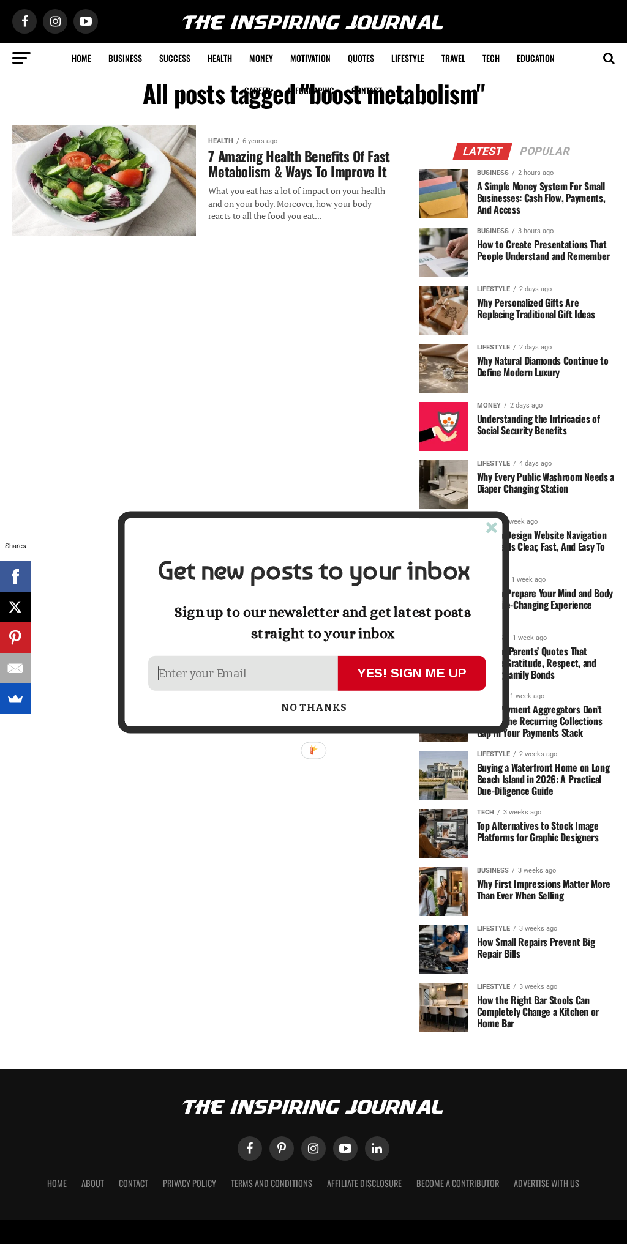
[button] (313, 570)
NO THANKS (314, 708)
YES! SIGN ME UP (412, 672)
